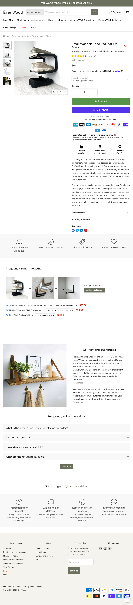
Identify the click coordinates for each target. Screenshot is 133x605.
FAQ (37, 559)
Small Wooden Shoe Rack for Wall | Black (30, 305)
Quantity (75, 86)
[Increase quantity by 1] (94, 92)
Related (124, 319)
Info (32, 27)
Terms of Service (36, 586)
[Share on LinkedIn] (81, 230)
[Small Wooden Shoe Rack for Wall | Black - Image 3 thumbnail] (7, 63)
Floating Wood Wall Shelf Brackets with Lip (27, 310)
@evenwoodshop (76, 486)
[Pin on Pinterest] (85, 230)
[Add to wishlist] (126, 46)
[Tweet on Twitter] (77, 230)
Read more (78, 382)
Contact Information (44, 556)
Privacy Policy (8, 586)
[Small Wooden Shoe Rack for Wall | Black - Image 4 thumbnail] (7, 72)
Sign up (74, 570)
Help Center (41, 552)
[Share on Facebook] (73, 230)
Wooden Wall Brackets (81, 20)
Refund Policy (22, 586)
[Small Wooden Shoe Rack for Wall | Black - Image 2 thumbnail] (7, 54)
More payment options (100, 116)
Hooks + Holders (56, 20)
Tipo (119, 319)
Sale (24, 27)
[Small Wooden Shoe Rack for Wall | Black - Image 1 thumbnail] (7, 45)
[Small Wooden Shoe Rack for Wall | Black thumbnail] (7, 81)
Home (6, 36)
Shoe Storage (10, 27)
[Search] (94, 12)
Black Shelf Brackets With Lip (21, 315)
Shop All (7, 20)
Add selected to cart (94, 290)
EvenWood (79, 60)
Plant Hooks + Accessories (30, 20)
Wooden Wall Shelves (108, 20)
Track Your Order (43, 548)
